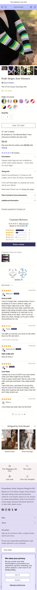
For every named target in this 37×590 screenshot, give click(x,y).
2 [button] (15, 414)
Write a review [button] (18, 244)
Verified (17, 280)
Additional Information (10, 200)
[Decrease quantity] (3, 117)
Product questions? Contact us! (13, 209)
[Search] (6, 7)
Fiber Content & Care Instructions (14, 195)
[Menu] (2, 7)
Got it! (17, 575)
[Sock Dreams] (18, 7)
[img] (6, 291)
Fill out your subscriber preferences (15, 541)
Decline (17, 580)
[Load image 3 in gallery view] (18, 37)
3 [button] (19, 414)
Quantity (5, 113)
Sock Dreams (9, 83)
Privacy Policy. (10, 570)
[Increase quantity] (11, 117)
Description (6, 157)
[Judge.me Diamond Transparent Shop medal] (23, 272)
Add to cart (18, 125)
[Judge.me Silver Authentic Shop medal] (13, 272)
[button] (7, 153)
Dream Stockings (16, 87)
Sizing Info (6, 171)
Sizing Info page (28, 189)
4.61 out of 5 (23, 224)
